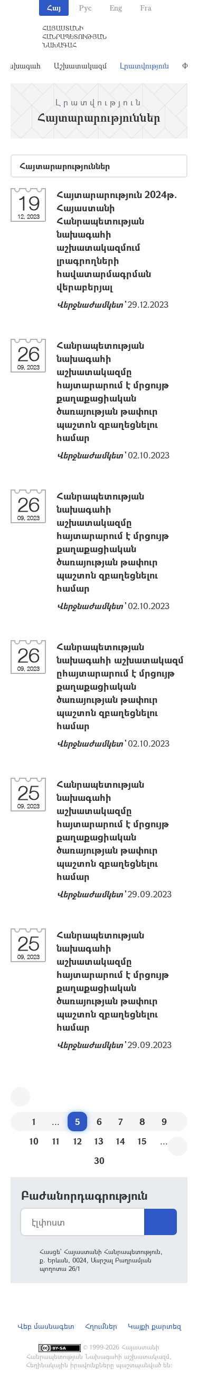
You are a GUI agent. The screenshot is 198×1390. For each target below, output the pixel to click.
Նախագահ (21, 66)
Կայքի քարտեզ (154, 1326)
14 (120, 1141)
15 (142, 1141)
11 (56, 1141)
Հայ (54, 8)
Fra (146, 8)
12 (77, 1141)
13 (99, 1141)
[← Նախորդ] (20, 1097)
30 (99, 1160)
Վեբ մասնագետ (45, 1326)
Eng (116, 8)
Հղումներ (101, 1326)
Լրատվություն (144, 66)
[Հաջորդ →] (177, 1146)
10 (34, 1141)
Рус (85, 8)
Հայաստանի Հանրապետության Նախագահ (74, 36)
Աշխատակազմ (80, 66)
